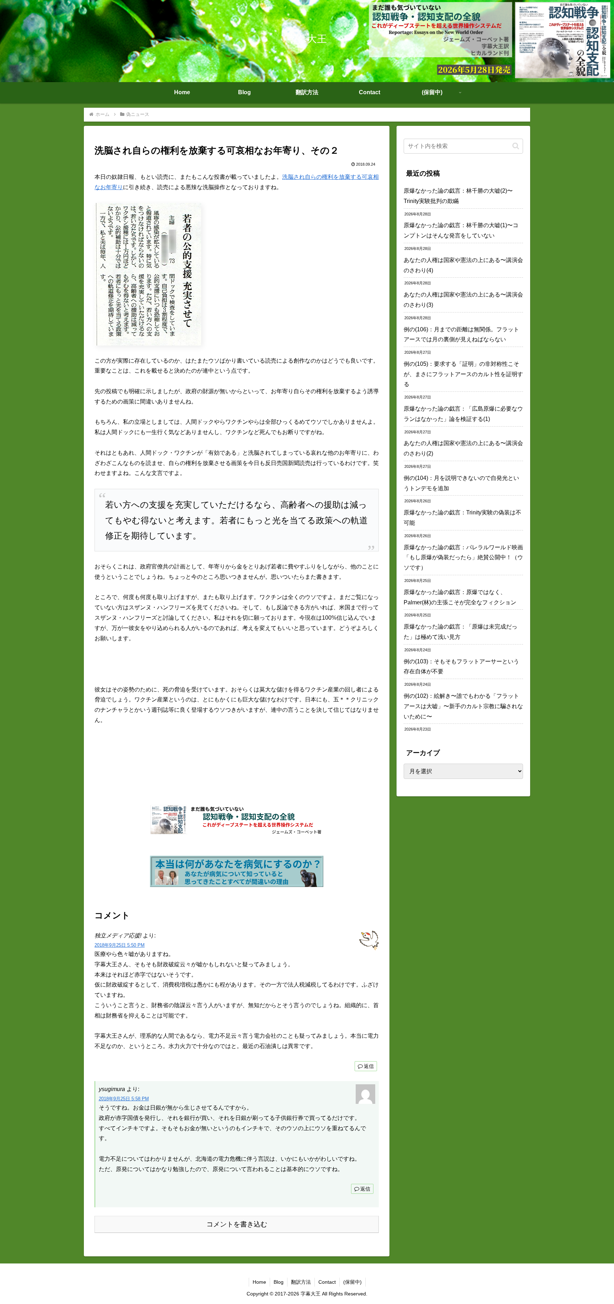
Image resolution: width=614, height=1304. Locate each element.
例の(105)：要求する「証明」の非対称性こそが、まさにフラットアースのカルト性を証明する (463, 374)
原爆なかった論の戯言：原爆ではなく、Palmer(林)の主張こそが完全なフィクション (460, 597)
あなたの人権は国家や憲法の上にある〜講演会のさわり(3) (463, 300)
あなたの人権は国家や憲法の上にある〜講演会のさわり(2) (463, 448)
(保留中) (352, 1282)
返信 (369, 1066)
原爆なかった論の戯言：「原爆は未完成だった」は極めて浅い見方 (460, 632)
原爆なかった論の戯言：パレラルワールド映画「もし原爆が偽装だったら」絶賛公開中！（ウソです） (463, 557)
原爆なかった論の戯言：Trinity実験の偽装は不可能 (462, 517)
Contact (327, 1282)
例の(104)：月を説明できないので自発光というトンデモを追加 (461, 483)
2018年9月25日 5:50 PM (120, 945)
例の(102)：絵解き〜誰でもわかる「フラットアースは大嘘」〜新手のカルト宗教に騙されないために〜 (463, 706)
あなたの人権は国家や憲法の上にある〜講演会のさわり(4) (463, 265)
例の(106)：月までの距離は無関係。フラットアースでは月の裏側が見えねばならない (461, 334)
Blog (279, 1282)
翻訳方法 (301, 1282)
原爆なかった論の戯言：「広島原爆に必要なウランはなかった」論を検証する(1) (463, 414)
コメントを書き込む (236, 1224)
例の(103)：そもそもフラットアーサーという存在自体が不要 (461, 666)
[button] (516, 146)
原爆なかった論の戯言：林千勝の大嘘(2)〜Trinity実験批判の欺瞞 (458, 196)
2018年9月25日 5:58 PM (124, 1098)
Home (259, 1282)
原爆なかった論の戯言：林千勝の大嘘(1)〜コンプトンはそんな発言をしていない (461, 230)
